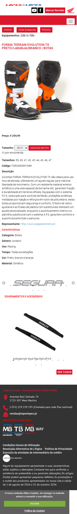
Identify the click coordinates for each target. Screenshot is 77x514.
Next (73, 283)
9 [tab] (55, 286)
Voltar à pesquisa (27, 30)
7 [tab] (44, 286)
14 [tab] (44, 290)
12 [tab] (33, 290)
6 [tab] (38, 286)
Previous (4, 283)
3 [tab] (22, 286)
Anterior (8, 30)
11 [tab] (66, 286)
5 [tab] (33, 286)
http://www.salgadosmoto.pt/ (38, 223)
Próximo (46, 30)
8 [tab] (50, 286)
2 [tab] (16, 286)
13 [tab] (38, 290)
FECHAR (34, 503)
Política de (34, 510)
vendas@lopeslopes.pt (23, 413)
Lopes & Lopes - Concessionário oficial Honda (30, 390)
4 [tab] (27, 286)
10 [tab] (61, 286)
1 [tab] (10, 286)
